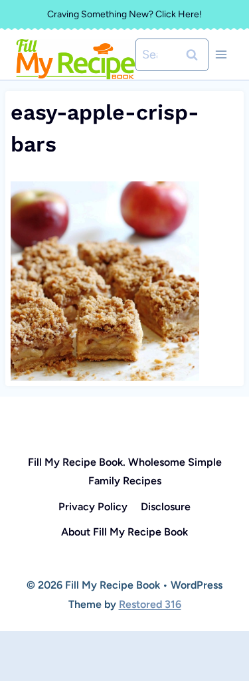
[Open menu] (220, 55)
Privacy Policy (92, 506)
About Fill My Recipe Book (124, 532)
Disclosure (166, 506)
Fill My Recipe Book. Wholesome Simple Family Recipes (125, 472)
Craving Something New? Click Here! (124, 14)
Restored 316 (150, 604)
